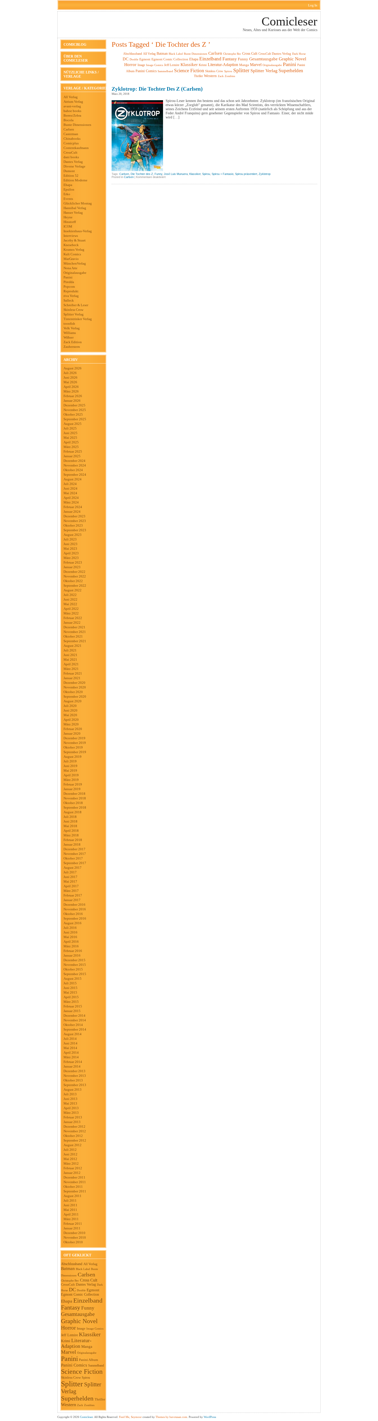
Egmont (93, 1290)
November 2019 (75, 743)
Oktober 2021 (73, 636)
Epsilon (69, 189)
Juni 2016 (70, 932)
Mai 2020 (70, 715)
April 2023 (71, 553)
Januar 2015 (72, 1011)
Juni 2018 (70, 821)
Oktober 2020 (73, 692)
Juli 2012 (70, 1150)
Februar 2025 (73, 451)
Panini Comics (74, 1365)
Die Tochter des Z (142, 173)
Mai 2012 (70, 1159)
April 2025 (71, 442)
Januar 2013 (72, 1122)
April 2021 (71, 664)
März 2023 (71, 558)
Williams (70, 333)
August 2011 (73, 1196)
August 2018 (73, 812)
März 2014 (71, 1057)
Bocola (69, 120)
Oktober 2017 (73, 858)
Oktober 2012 (73, 1136)
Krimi (65, 1341)
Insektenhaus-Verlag (78, 231)
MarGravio (71, 259)
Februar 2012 (73, 1168)
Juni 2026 (70, 377)
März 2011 (71, 1219)
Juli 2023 (70, 539)
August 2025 (73, 424)
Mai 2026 (70, 382)
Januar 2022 (72, 622)
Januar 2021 (72, 678)
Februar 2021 (73, 673)
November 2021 (75, 632)
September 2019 (75, 752)
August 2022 (73, 590)
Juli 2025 (70, 428)
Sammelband (96, 1365)
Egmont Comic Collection (80, 1294)
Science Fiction (82, 1371)
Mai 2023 (70, 548)
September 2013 (75, 1085)
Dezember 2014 (74, 1015)
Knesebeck (71, 245)
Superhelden (77, 1398)
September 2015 (75, 974)
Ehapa (68, 185)
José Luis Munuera (176, 173)
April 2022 (71, 609)
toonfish (69, 323)
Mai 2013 (70, 1103)
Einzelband (88, 1300)
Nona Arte (70, 268)
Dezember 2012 (74, 1126)
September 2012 (75, 1140)
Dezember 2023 (74, 516)
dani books (71, 157)
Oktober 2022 (73, 581)
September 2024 (75, 474)
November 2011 (75, 1182)
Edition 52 (71, 175)
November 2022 (75, 576)
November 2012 (75, 1131)
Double (81, 1290)
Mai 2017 (70, 881)
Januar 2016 (72, 955)
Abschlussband (71, 1264)
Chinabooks (72, 139)
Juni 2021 (70, 655)
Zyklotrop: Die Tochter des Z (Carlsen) (157, 89)
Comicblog (75, 44)
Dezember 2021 (74, 627)
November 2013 (75, 1076)
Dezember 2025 (74, 405)
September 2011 (75, 1191)
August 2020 (73, 701)
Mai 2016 (70, 937)
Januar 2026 (72, 401)
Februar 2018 (73, 840)
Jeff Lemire (69, 1335)
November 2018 (75, 798)
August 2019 (73, 757)
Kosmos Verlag (74, 249)
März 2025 (71, 447)
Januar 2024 (72, 511)
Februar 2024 (73, 507)
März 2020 (71, 724)
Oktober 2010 (73, 1242)
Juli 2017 (70, 872)
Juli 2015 (70, 983)
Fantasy (70, 1307)
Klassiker (90, 1334)
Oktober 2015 (73, 969)
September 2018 (75, 807)
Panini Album (88, 1360)
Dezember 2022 (74, 572)
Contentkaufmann (76, 148)
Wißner (69, 337)
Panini (68, 277)
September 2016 (75, 918)
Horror (68, 1328)
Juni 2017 (70, 877)
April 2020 (71, 720)
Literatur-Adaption (76, 1343)
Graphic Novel (79, 1320)
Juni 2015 (70, 988)
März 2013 (71, 1113)
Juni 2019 (70, 766)
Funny (87, 1308)
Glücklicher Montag (78, 203)
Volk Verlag (72, 328)
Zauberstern (72, 347)
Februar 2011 (73, 1224)
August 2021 (73, 646)
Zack (80, 1405)
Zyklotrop (265, 173)
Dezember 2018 (74, 794)
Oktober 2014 (73, 1025)
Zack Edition (73, 342)
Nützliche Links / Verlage (81, 74)
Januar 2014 (72, 1066)
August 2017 (73, 868)
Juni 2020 (70, 710)
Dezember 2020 (74, 683)
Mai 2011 (70, 1210)
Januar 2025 (72, 456)
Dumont (69, 171)
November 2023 (75, 521)
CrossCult (70, 152)
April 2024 (71, 498)
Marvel (68, 1352)
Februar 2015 (73, 1006)
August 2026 (73, 368)
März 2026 (71, 391)
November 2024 (75, 465)
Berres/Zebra (72, 115)
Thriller (100, 1399)
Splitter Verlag (74, 314)
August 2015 (73, 978)
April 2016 (71, 941)
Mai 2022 (70, 604)
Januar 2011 (72, 1228)
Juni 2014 (70, 1043)
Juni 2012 (70, 1154)
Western (68, 1404)
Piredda (69, 282)
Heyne (68, 217)
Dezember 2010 (74, 1233)
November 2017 (75, 854)
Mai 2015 (70, 992)
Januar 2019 (72, 789)
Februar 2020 (73, 729)
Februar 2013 (73, 1117)
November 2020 (75, 687)
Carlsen (69, 129)
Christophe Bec (70, 1280)
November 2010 (75, 1237)
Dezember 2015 (74, 960)
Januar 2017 (72, 900)
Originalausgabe (75, 273)
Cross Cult (88, 1280)
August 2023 (73, 535)
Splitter (72, 1384)
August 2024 (73, 479)
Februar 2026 (73, 396)
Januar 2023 (72, 567)
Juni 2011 (70, 1205)
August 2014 (73, 1034)
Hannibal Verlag (75, 208)
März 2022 (71, 613)
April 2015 (71, 997)
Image (81, 1328)
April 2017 (71, 886)
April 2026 (71, 387)
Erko (67, 194)
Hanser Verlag (73, 212)
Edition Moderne (75, 180)
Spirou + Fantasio (222, 173)
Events (68, 199)
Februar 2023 (73, 562)
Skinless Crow (73, 310)
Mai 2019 (70, 770)
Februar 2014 (73, 1062)
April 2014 (71, 1052)
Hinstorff (70, 222)
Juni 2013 (70, 1099)
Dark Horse (299, 53)
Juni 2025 (70, 433)
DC (72, 1289)
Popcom (69, 286)
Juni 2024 (70, 488)
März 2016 (71, 946)
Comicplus (71, 143)
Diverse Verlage (74, 166)
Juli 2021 (70, 650)
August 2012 (73, 1145)
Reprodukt (71, 291)
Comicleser (289, 21)
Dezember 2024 (74, 461)
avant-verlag (72, 106)
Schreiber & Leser (76, 305)
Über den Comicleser (76, 58)
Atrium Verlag (73, 102)
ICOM (68, 226)
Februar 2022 (73, 618)
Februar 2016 (73, 951)
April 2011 (71, 1214)
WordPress (210, 1416)
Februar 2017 (73, 895)
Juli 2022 (70, 595)
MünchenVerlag (75, 263)
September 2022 (75, 585)
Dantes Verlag (73, 162)
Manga (86, 1346)
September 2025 (75, 419)
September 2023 (75, 530)
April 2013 (71, 1108)
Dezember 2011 (74, 1177)
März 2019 (71, 780)
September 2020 (75, 696)
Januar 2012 (72, 1173)
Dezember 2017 (74, 849)
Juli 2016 (70, 928)
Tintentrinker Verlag (78, 319)
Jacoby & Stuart (75, 240)
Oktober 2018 (73, 803)
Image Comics (94, 1328)
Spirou (86, 1377)
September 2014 (75, 1029)
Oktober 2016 (73, 914)
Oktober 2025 (73, 414)
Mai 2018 (70, 826)
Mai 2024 (70, 493)
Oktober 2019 (73, 747)
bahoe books (72, 111)
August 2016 (73, 923)
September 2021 (75, 641)
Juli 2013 (70, 1094)
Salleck (69, 300)
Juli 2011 (70, 1200)
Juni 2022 (70, 599)
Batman (68, 1268)
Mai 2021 (70, 659)
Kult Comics (72, 254)
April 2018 (71, 831)
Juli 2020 (70, 706)
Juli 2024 (70, 484)
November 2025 (75, 410)
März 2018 (71, 835)
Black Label (83, 1268)
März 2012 (71, 1163)
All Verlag (71, 97)
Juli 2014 (70, 1039)
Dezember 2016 (74, 904)
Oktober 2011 (73, 1187)
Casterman (71, 134)
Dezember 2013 (74, 1071)
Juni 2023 (70, 544)
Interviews (71, 236)
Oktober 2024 (73, 470)
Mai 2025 (70, 438)
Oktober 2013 (73, 1080)
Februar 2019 (73, 784)
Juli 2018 (70, 817)
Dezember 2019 (74, 738)
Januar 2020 (72, 733)
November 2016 (75, 909)
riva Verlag (71, 296)
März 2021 (71, 669)
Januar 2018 (72, 844)
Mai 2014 (70, 1048)
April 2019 (71, 775)
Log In (312, 5)
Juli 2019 (70, 761)
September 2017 (75, 863)
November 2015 (75, 965)
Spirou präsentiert (246, 173)
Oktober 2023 (73, 525)
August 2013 (73, 1089)
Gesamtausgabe (78, 1314)
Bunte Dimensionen (77, 125)
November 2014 (75, 1020)
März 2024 (71, 502)
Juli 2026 (70, 373)
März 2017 (71, 891)
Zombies (89, 1405)
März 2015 (71, 1002)
